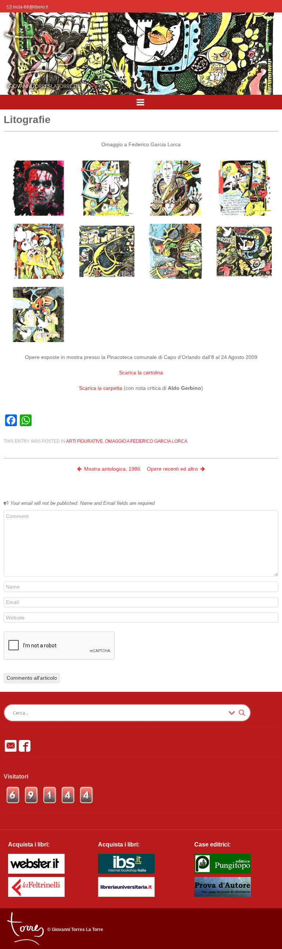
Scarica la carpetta (101, 388)
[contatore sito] (49, 802)
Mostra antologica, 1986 (112, 469)
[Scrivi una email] (11, 746)
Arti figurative (84, 441)
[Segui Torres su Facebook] (24, 746)
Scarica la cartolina (141, 372)
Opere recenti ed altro (172, 469)
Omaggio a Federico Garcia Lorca (146, 441)
